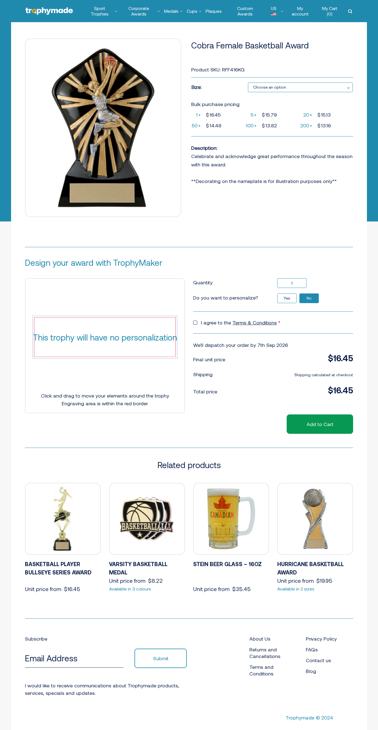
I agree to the (240, 322)
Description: (204, 148)
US (273, 8)
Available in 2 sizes (295, 588)
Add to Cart (320, 424)
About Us (259, 639)
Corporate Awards (138, 11)
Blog (311, 671)
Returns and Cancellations (264, 652)
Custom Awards (245, 11)
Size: (196, 87)
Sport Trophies (99, 11)
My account (300, 11)
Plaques (214, 11)
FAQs (312, 649)
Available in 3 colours (130, 588)
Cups (192, 11)
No (309, 298)
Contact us (318, 660)
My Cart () (329, 11)
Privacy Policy (321, 639)
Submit (161, 658)
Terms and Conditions (261, 670)
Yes (287, 298)
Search (351, 11)
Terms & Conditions (254, 322)
